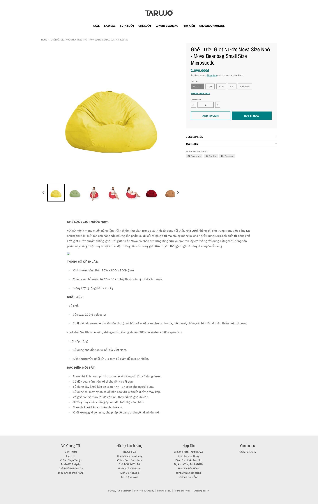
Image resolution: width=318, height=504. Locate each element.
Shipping (212, 75)
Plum (221, 86)
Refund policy (164, 490)
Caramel (245, 86)
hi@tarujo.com (247, 452)
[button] (56, 192)
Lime (210, 86)
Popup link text (200, 93)
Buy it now (251, 115)
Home (44, 39)
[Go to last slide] (43, 192)
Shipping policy (201, 490)
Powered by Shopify (144, 490)
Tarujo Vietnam (123, 490)
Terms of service (182, 490)
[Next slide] (178, 192)
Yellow (197, 86)
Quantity (196, 99)
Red (232, 86)
